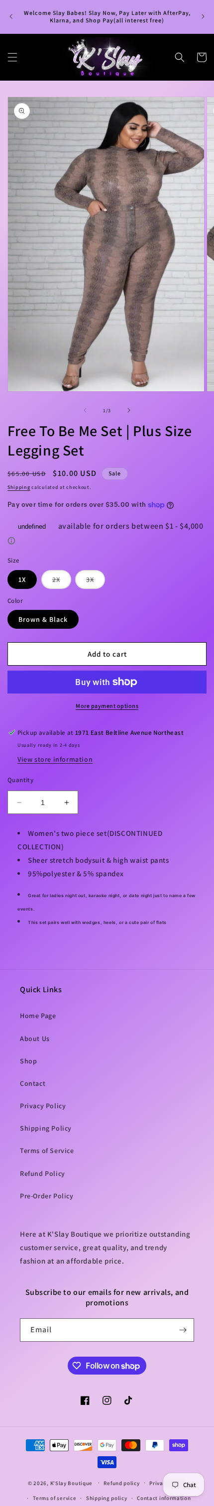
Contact (32, 1083)
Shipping (18, 487)
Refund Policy (42, 1173)
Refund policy (121, 1483)
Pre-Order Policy (47, 1195)
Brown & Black (43, 619)
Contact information (164, 1498)
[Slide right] (129, 410)
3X (95, 582)
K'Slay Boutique (71, 1482)
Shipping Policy (46, 1128)
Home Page (38, 1015)
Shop (28, 1060)
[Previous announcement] (11, 16)
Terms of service (54, 1498)
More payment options (107, 705)
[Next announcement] (203, 16)
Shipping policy (106, 1498)
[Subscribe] (183, 1330)
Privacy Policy (43, 1105)
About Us (35, 1038)
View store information (55, 759)
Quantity (20, 780)
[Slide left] (85, 410)
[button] (12, 57)
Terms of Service (47, 1150)
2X (61, 582)
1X (22, 579)
